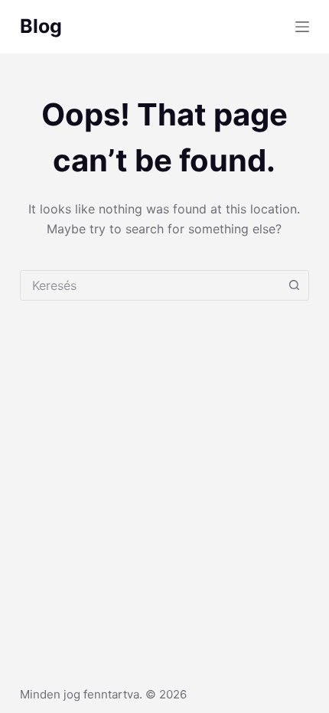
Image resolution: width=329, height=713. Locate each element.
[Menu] (302, 27)
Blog (41, 26)
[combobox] (150, 285)
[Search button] (293, 285)
